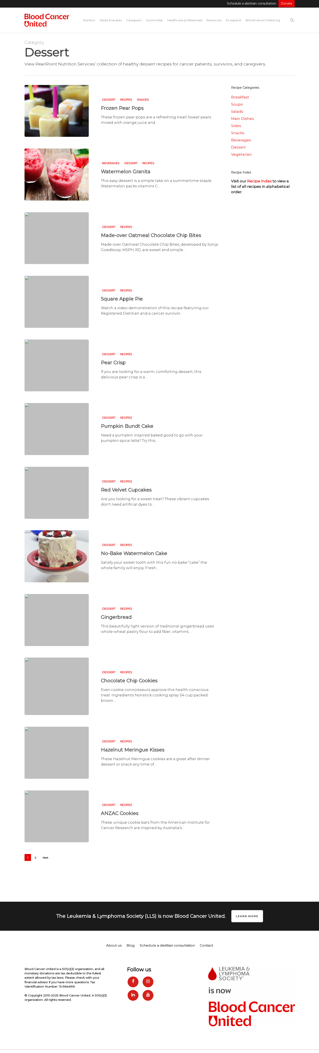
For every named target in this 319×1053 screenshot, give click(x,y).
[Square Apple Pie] (57, 302)
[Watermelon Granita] (57, 175)
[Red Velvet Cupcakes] (57, 493)
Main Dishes (242, 118)
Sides (236, 126)
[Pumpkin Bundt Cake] (57, 429)
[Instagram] (148, 981)
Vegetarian (241, 154)
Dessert (108, 99)
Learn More (247, 916)
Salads (237, 111)
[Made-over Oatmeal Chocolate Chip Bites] (57, 238)
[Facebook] (133, 981)
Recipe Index (259, 181)
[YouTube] (148, 995)
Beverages (111, 163)
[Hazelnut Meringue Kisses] (57, 753)
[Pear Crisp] (57, 366)
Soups (237, 104)
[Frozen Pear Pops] (57, 111)
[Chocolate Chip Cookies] (57, 686)
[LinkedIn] (133, 995)
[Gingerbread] (57, 620)
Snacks (143, 99)
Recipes (126, 99)
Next (45, 857)
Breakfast (240, 97)
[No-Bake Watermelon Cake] (57, 556)
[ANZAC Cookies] (57, 816)
